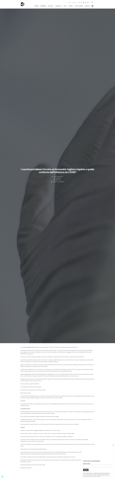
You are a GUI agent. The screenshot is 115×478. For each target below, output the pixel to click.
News (65, 6)
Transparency (58, 6)
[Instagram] (81, 2)
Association (50, 6)
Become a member (79, 6)
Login (69, 2)
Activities (70, 6)
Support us (87, 6)
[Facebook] (79, 2)
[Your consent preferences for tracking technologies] (2, 476)
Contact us (74, 2)
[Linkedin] (83, 2)
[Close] (113, 445)
